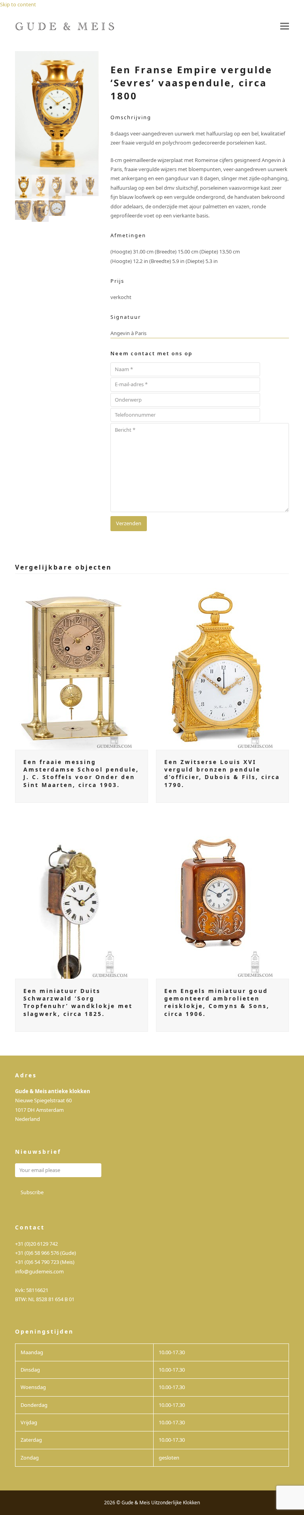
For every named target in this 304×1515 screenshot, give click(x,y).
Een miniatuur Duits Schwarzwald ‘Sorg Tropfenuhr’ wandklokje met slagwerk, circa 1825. (78, 1002)
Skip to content (18, 4)
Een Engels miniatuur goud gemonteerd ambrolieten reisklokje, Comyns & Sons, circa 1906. (217, 1002)
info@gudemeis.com (39, 1271)
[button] (284, 26)
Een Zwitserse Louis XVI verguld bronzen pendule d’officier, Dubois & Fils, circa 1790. (222, 773)
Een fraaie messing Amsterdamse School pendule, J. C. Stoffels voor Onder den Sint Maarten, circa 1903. (81, 773)
